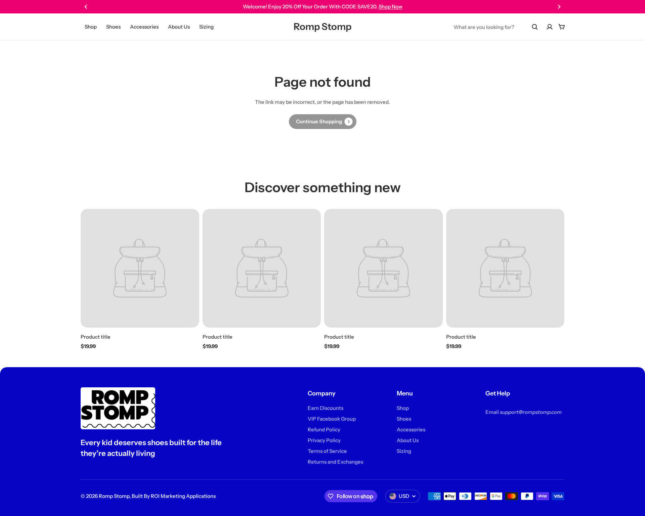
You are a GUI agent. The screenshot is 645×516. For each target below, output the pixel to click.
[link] (322, 121)
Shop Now (390, 6)
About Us (179, 27)
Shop (91, 27)
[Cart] (562, 27)
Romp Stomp (322, 26)
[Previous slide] (86, 6)
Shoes (113, 27)
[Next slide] (559, 6)
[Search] (534, 27)
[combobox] (496, 27)
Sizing (206, 27)
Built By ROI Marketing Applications (174, 496)
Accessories (144, 27)
